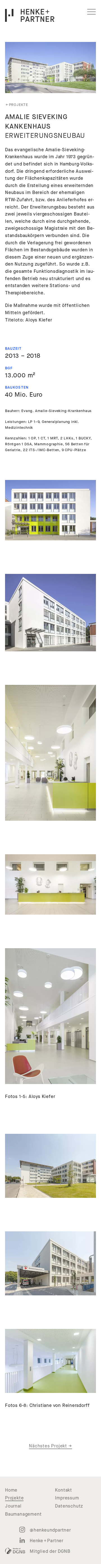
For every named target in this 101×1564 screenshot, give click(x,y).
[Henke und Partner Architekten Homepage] (29, 15)
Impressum (67, 1498)
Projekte (17, 105)
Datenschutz (69, 1506)
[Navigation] (91, 12)
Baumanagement (23, 1514)
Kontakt (63, 1490)
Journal (13, 1506)
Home (11, 1490)
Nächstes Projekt (50, 1446)
